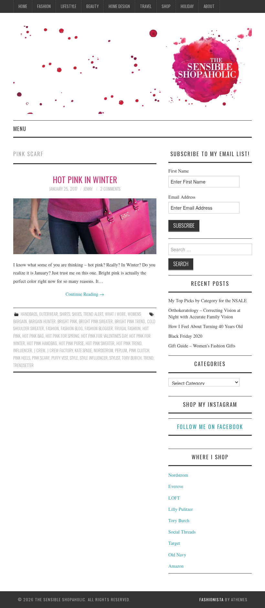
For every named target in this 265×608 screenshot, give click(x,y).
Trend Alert (93, 314)
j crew (39, 350)
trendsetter (23, 365)
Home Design (119, 6)
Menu (19, 129)
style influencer (94, 358)
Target (174, 543)
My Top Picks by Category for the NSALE (207, 300)
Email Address (181, 197)
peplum (121, 350)
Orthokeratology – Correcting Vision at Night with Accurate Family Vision (204, 313)
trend (148, 358)
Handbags (29, 314)
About (209, 6)
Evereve (175, 486)
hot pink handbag (42, 343)
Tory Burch (178, 520)
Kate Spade (83, 350)
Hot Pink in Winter (85, 179)
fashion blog (72, 328)
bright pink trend (130, 321)
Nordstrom (178, 475)
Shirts (65, 314)
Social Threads (182, 532)
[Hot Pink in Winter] (84, 226)
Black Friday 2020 (185, 336)
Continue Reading (85, 294)
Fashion (44, 6)
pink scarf (40, 358)
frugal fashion (128, 328)
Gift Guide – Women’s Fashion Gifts (201, 346)
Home (22, 6)
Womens (134, 314)
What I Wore (115, 314)
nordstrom (103, 350)
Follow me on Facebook (210, 427)
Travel (146, 6)
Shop (166, 6)
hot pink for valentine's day (104, 336)
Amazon (176, 566)
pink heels (21, 358)
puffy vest (59, 358)
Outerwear (48, 314)
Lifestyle (68, 6)
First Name (178, 171)
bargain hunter (42, 321)
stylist (115, 358)
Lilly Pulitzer (180, 509)
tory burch (132, 358)
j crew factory (60, 350)
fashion (52, 328)
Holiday (187, 6)
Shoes (76, 314)
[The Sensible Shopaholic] (132, 69)
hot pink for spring (62, 336)
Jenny (87, 189)
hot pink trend (129, 343)
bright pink (67, 321)
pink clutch (139, 350)
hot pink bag (33, 336)
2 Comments (110, 189)
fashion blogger (99, 328)
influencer (22, 350)
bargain (20, 321)
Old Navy (177, 555)
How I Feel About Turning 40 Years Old (205, 326)
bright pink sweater (96, 321)
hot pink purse (71, 343)
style (74, 358)
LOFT (174, 498)
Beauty (92, 6)
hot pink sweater (100, 343)
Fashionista (211, 599)
